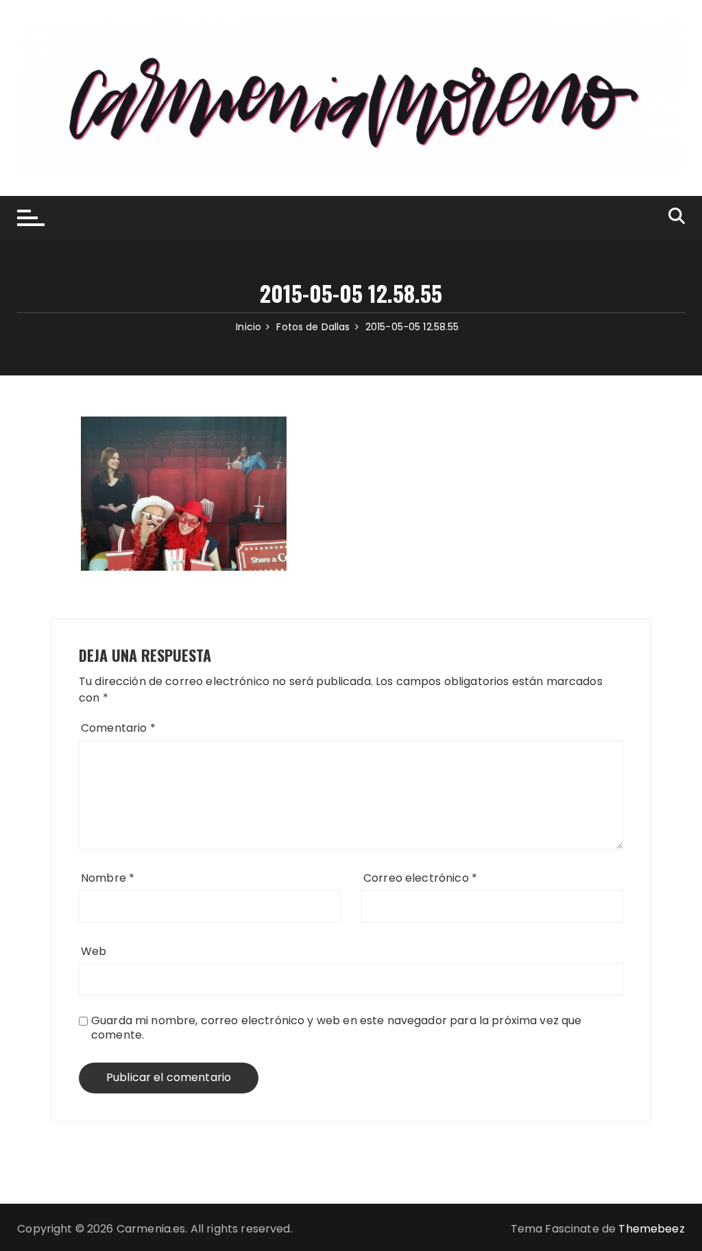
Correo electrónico (420, 878)
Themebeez (651, 1229)
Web (93, 951)
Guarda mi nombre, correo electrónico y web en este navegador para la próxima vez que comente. (336, 1027)
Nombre (107, 878)
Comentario (118, 728)
